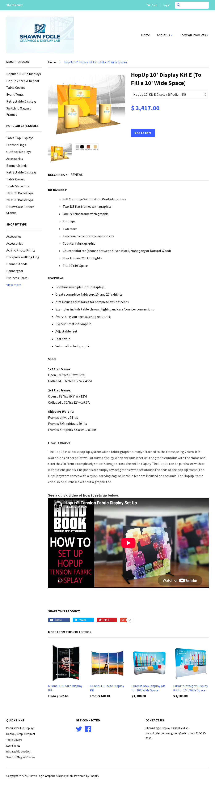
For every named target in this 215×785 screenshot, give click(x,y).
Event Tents (15, 94)
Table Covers (15, 87)
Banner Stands (16, 165)
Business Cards (17, 278)
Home (145, 35)
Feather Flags (16, 145)
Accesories (13, 236)
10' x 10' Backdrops (19, 193)
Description (58, 175)
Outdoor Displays (18, 152)
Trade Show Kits (17, 186)
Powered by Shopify (86, 776)
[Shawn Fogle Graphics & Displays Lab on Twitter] (79, 730)
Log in (166, 5)
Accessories (14, 158)
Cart (154, 5)
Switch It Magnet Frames (20, 757)
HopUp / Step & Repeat (22, 81)
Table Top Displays (19, 138)
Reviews (77, 175)
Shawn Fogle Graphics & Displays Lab (51, 776)
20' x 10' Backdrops (19, 200)
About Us (163, 35)
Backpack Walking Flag (22, 257)
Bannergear (14, 271)
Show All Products (193, 35)
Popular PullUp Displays (23, 74)
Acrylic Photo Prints (20, 250)
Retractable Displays (21, 101)
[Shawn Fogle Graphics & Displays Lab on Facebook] (88, 730)
